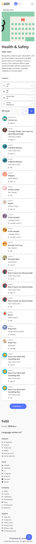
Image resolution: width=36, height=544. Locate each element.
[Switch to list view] (26, 111)
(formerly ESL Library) (19, 538)
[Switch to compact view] (31, 111)
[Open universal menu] (18, 4)
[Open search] (32, 4)
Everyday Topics (8, 10)
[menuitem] (18, 442)
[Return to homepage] (5, 4)
